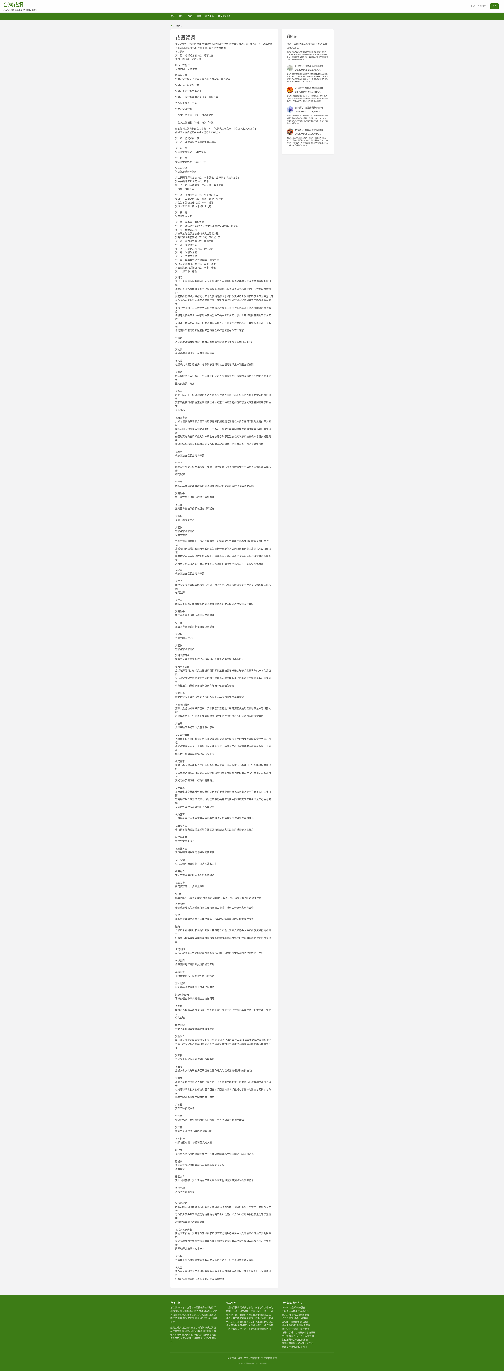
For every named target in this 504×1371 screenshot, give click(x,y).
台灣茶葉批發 (288, 1346)
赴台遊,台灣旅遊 (290, 1329)
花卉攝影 (209, 16)
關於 (181, 16)
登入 (494, 6)
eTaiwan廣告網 (300, 1318)
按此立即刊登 (479, 6)
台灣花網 (13, 4)
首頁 (173, 16)
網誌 (199, 16)
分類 (190, 16)
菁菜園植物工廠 (269, 1358)
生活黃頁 (305, 1325)
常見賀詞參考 (224, 16)
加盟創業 (301, 1339)
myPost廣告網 (289, 1307)
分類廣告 (304, 1314)
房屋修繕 (286, 1311)
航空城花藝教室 (252, 1358)
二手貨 (303, 1336)
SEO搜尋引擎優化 (291, 1321)
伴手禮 (307, 1332)
